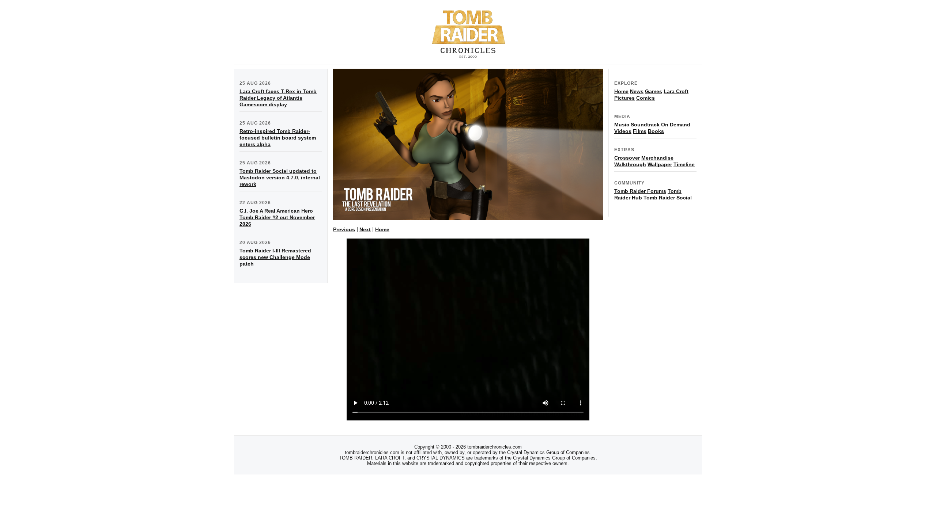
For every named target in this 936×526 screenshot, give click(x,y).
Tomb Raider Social (668, 198)
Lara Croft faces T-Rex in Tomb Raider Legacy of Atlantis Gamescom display (278, 97)
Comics (645, 98)
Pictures (624, 98)
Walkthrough (630, 164)
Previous (344, 229)
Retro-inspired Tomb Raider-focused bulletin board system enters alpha (277, 137)
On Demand (675, 124)
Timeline (684, 164)
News (637, 91)
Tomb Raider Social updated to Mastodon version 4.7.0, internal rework (279, 177)
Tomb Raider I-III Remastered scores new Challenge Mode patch (275, 257)
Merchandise (657, 158)
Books (656, 131)
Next (365, 229)
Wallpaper (660, 164)
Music (621, 124)
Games (653, 91)
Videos (622, 131)
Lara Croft (676, 91)
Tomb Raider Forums (640, 191)
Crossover (627, 158)
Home (382, 229)
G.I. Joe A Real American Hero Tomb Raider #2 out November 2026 (277, 217)
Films (639, 131)
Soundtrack (645, 124)
